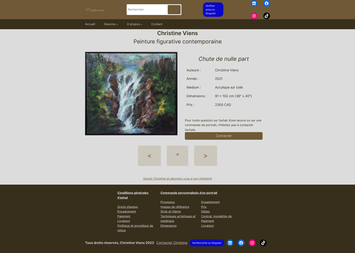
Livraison (123, 221)
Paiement (123, 216)
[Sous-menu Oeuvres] (117, 24)
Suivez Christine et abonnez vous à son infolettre (177, 178)
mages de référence (175, 207)
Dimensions (168, 225)
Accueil (90, 24)
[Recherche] (174, 9)
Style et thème (170, 211)
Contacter (224, 136)
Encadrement (126, 211)
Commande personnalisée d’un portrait (188, 193)
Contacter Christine (171, 243)
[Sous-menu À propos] (142, 24)
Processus (167, 202)
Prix (204, 207)
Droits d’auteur (127, 207)
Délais (205, 211)
